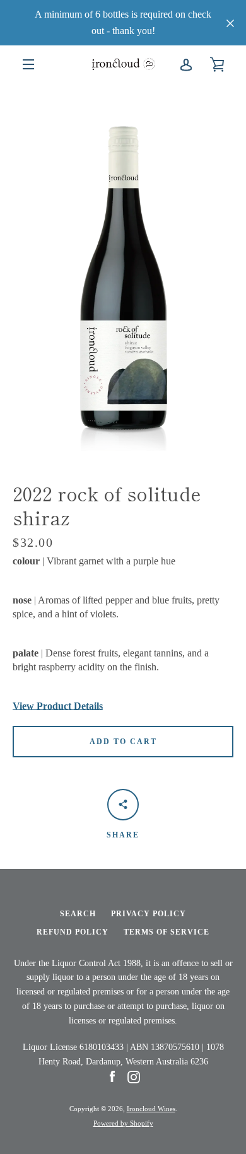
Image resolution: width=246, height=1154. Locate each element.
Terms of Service (166, 932)
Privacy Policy (148, 913)
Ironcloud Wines (151, 1108)
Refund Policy (72, 932)
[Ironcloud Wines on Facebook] (112, 1076)
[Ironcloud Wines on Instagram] (133, 1076)
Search (78, 913)
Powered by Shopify (123, 1123)
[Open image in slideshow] (123, 267)
